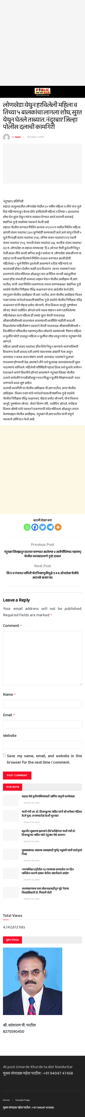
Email (9, 715)
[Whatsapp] (27, 527)
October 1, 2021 (35, 137)
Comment (12, 625)
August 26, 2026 (31, 802)
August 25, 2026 (31, 841)
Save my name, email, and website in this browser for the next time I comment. (44, 759)
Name (9, 694)
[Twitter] (42, 527)
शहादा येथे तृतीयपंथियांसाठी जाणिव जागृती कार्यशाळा (48, 796)
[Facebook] (34, 527)
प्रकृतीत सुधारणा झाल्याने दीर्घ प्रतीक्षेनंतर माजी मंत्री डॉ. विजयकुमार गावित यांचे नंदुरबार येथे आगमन (49, 833)
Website (10, 735)
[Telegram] (50, 527)
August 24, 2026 (31, 860)
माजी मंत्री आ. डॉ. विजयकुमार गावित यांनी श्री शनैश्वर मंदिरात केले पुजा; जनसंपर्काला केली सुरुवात (52, 814)
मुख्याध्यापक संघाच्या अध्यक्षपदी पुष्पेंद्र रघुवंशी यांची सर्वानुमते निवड (52, 852)
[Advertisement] (42, 43)
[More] (58, 527)
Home (6, 1100)
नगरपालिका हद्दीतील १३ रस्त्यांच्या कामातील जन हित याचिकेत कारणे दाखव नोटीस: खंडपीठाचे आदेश (48, 871)
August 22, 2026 (31, 879)
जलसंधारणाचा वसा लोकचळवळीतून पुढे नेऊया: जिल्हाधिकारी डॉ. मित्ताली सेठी (45, 890)
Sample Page (22, 1100)
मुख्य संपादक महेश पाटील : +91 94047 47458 (28, 1107)
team (18, 137)
